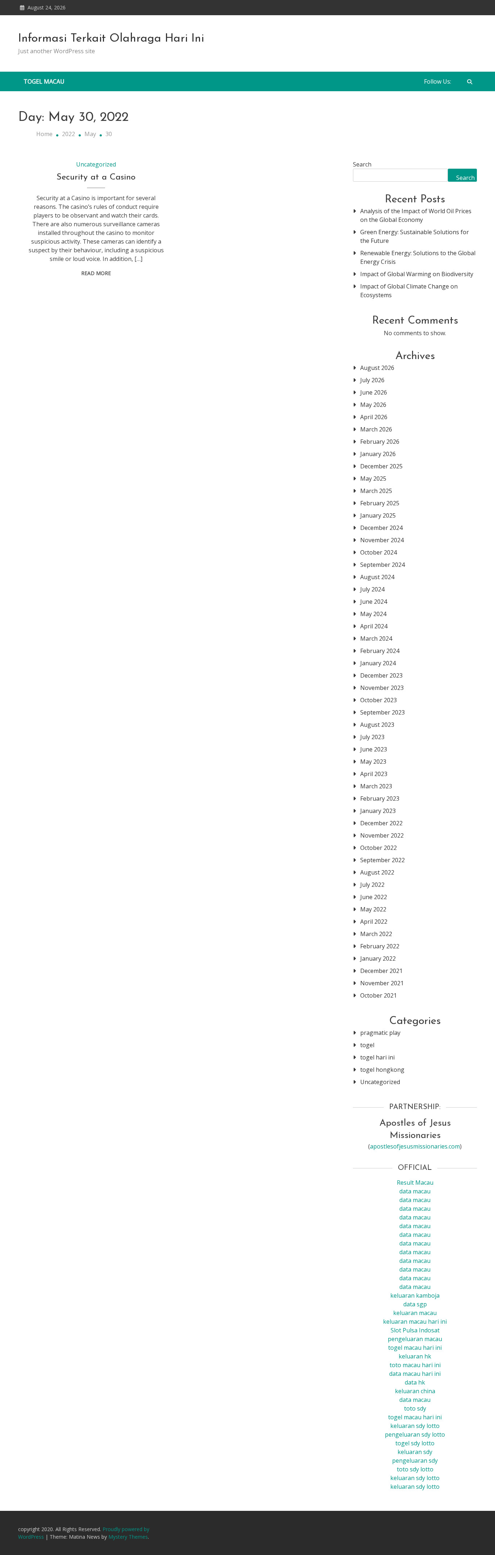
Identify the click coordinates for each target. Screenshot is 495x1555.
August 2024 (377, 577)
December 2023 (381, 675)
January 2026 (378, 454)
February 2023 (379, 798)
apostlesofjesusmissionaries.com (415, 1146)
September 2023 (382, 712)
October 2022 (378, 848)
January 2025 (378, 515)
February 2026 (379, 442)
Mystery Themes (128, 1536)
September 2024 (382, 565)
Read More (96, 273)
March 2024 (376, 638)
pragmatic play (380, 1033)
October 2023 (378, 700)
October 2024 (378, 552)
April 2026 (373, 417)
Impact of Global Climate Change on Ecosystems (409, 290)
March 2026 (376, 429)
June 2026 (373, 392)
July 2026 (372, 380)
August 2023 (377, 725)
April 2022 (373, 922)
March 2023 (376, 786)
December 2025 (381, 466)
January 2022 (378, 958)
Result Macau (415, 1183)
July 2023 (372, 737)
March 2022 (376, 934)
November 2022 (382, 835)
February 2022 (379, 946)
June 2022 (373, 897)
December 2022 (381, 823)
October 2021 (378, 995)
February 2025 (379, 503)
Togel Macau (44, 81)
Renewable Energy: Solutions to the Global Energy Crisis (417, 257)
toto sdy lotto (415, 1469)
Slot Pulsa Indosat (415, 1330)
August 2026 (377, 368)
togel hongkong (382, 1070)
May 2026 (373, 405)
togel (367, 1045)
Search (362, 164)
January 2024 (378, 663)
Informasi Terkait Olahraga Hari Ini (111, 39)
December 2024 (381, 528)
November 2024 (382, 540)
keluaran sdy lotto (415, 1478)
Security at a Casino (96, 177)
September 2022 (382, 860)
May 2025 (373, 478)
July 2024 (372, 589)
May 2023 (373, 762)
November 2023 (382, 688)
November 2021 (382, 983)
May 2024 (373, 614)
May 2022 (373, 909)
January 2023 (378, 811)
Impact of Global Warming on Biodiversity (416, 274)
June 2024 (373, 602)
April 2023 (373, 774)
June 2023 (373, 749)
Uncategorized (96, 164)
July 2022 (372, 885)
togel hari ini (377, 1057)
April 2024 (373, 626)
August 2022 (377, 872)
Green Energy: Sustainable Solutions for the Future (414, 236)
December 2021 (381, 971)
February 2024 (379, 651)
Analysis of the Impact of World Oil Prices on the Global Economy (415, 215)
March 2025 (376, 491)
